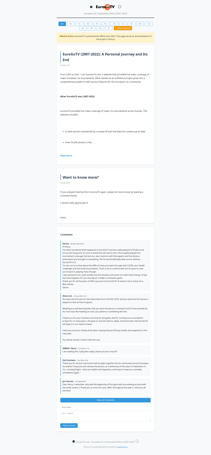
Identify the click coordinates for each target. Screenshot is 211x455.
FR (97, 24)
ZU (100, 28)
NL (71, 24)
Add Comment (69, 425)
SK (91, 28)
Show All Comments (105, 400)
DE (114, 24)
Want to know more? (81, 177)
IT (109, 28)
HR (140, 24)
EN (62, 24)
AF (83, 28)
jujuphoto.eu (122, 447)
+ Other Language (122, 28)
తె (149, 24)
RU (88, 24)
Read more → (67, 155)
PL (106, 24)
